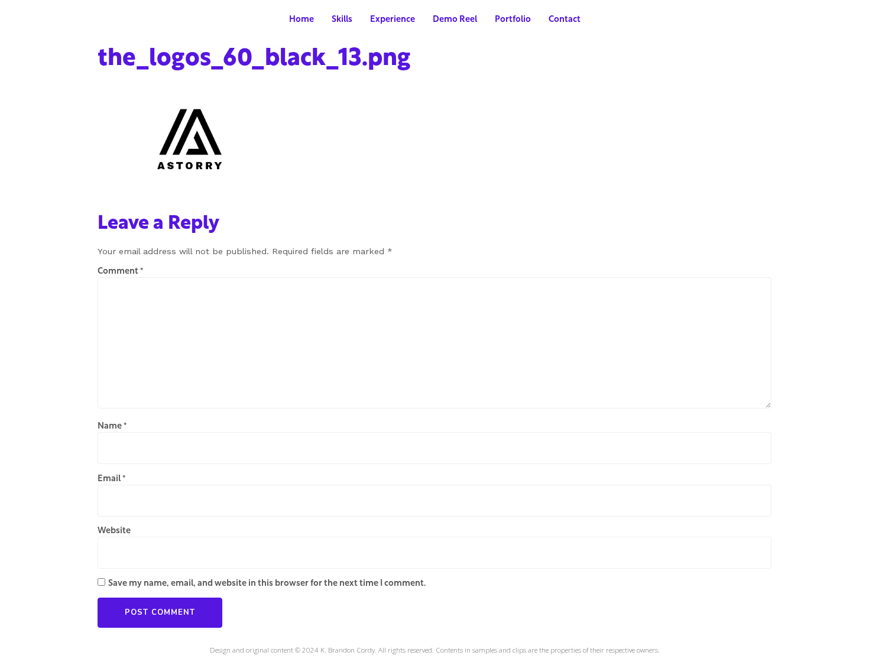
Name (112, 427)
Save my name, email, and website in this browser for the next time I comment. (267, 584)
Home (301, 19)
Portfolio (513, 19)
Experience (392, 19)
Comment (120, 272)
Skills (342, 19)
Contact (565, 19)
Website (114, 531)
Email (111, 479)
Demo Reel (455, 19)
